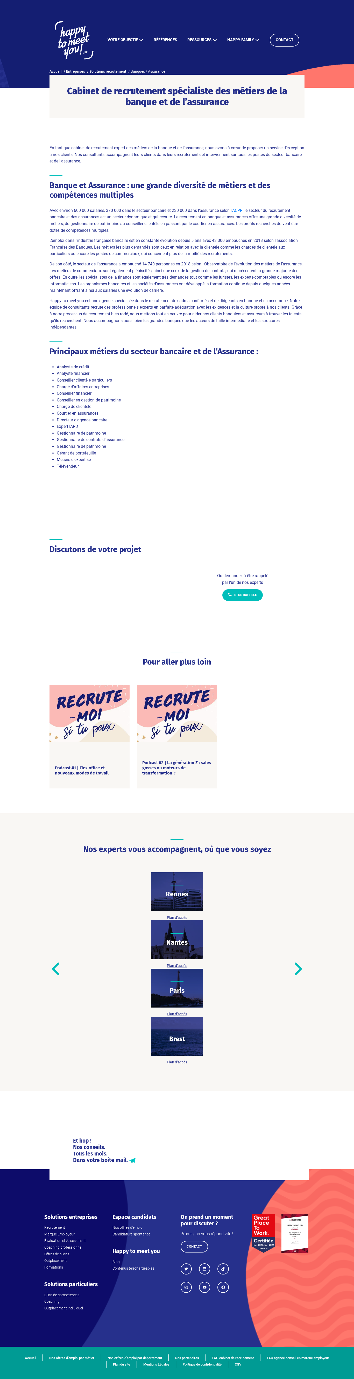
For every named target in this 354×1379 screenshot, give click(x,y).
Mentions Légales (156, 1364)
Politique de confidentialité (202, 1364)
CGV (238, 1364)
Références (165, 40)
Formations (53, 1267)
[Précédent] (56, 968)
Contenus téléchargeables (133, 1268)
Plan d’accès (177, 917)
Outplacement (55, 1260)
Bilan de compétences (61, 1295)
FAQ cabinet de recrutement (233, 1358)
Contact (284, 40)
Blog (116, 1262)
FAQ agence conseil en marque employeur (298, 1358)
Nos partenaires (187, 1358)
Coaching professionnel (63, 1247)
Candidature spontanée (131, 1234)
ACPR (237, 210)
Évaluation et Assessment (65, 1241)
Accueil (30, 1358)
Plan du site (121, 1364)
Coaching (52, 1301)
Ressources (199, 40)
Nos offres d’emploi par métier (71, 1358)
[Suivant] (297, 968)
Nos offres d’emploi (127, 1227)
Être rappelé (245, 595)
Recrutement (54, 1227)
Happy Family (240, 40)
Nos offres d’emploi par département (135, 1358)
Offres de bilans (56, 1254)
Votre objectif (123, 40)
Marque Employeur (59, 1234)
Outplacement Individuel (63, 1308)
